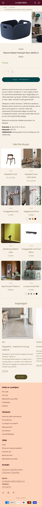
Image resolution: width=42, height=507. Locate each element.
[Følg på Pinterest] (14, 493)
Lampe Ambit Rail (31, 286)
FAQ (4, 445)
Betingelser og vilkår (10, 459)
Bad (3, 342)
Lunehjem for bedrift (10, 423)
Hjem (5, 7)
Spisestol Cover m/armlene (31, 175)
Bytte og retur (7, 455)
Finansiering (7, 420)
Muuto (21, 49)
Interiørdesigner (8, 434)
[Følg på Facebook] (3, 493)
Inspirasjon (6, 402)
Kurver (12, 7)
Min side (5, 392)
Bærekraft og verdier (10, 399)
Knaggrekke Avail (10, 211)
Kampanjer (6, 431)
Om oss (5, 395)
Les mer (5, 371)
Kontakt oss (6, 452)
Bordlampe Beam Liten (11, 250)
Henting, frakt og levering (11, 416)
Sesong (5, 406)
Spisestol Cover (10, 174)
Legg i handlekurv (21, 79)
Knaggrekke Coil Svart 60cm (31, 250)
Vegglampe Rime (31, 211)
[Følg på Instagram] (8, 493)
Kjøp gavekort (7, 427)
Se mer (21, 377)
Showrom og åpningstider (12, 448)
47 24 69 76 (6, 487)
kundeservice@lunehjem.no (13, 481)
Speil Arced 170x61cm (11, 286)
